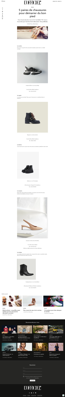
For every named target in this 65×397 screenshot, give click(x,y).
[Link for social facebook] (29, 393)
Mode (32, 7)
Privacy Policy (33, 395)
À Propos (24, 395)
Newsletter (55, 1)
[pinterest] (2, 12)
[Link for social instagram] (31, 393)
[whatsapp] (2, 17)
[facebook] (2, 10)
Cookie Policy (39, 395)
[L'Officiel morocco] (32, 3)
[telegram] (2, 19)
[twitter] (2, 15)
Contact (28, 395)
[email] (2, 8)
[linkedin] (2, 13)
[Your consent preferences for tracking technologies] (63, 395)
